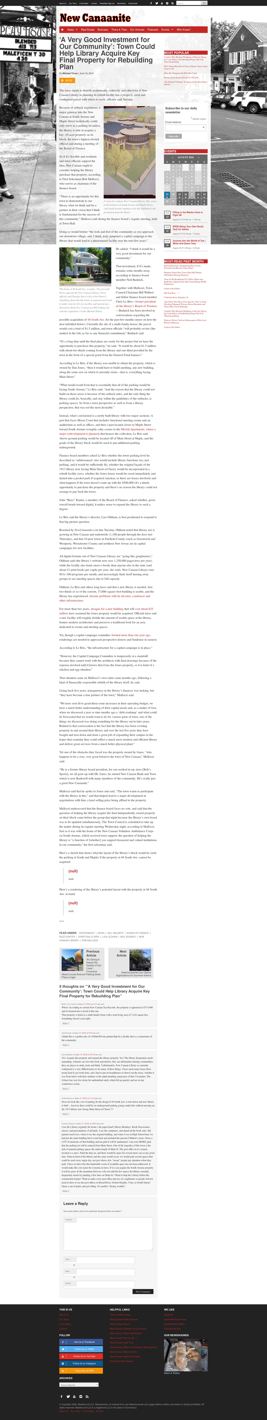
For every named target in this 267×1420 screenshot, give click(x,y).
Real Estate (88, 29)
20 (192, 187)
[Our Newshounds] (186, 1354)
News (71, 29)
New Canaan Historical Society (125, 1356)
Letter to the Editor (172, 288)
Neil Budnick (128, 936)
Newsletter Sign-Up (107, 3)
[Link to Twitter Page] (157, 3)
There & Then (119, 29)
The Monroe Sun (172, 1328)
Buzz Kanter (67, 936)
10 (173, 180)
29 (204, 194)
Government (87, 932)
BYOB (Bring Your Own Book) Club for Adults (188, 228)
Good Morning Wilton (174, 1323)
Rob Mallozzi (90, 940)
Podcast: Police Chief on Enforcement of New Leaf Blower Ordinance (185, 321)
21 (198, 187)
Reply (66, 1023)
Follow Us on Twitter (84, 1349)
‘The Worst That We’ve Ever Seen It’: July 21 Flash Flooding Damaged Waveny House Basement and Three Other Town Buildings (185, 304)
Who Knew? (184, 29)
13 (192, 180)
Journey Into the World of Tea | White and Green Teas (189, 242)
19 (185, 187)
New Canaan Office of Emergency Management (133, 1347)
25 (179, 194)
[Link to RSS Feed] (173, 3)
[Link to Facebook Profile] (151, 3)
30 (192, 166)
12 (185, 180)
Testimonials (133, 3)
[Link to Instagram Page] (167, 3)
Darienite (168, 1314)
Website (68, 1283)
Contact (94, 3)
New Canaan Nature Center (123, 1351)
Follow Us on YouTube (84, 1356)
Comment (69, 1219)
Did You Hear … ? (171, 293)
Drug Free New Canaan (121, 1361)
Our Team (73, 3)
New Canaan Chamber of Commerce (128, 1328)
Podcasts (153, 29)
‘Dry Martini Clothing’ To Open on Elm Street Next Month (185, 83)
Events (165, 29)
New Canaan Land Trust (122, 1342)
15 (204, 180)
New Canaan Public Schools (124, 1319)
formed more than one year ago (131, 635)
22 (204, 187)
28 (179, 166)
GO (204, 3)
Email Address (184, 122)
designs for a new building (107, 609)
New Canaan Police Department (125, 1333)
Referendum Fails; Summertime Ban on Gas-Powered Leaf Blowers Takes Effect (182, 266)
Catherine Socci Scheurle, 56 (176, 297)
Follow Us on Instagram (84, 1363)
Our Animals (137, 29)
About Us (62, 3)
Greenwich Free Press (175, 1319)
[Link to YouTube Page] (162, 3)
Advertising (121, 3)
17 (173, 187)
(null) (73, 870)
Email (70, 1272)
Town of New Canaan (120, 1314)
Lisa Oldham (109, 936)
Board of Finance (138, 932)
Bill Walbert (116, 932)
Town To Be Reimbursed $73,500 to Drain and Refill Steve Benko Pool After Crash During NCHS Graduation (185, 281)
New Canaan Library (120, 1323)
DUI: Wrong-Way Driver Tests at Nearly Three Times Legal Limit (186, 67)
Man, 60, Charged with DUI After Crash (180, 73)
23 (167, 194)
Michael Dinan (70, 73)
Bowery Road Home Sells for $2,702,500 (181, 77)
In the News (83, 3)
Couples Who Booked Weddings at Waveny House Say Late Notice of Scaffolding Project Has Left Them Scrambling (185, 59)
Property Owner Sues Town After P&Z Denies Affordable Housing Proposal (183, 273)
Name (70, 1260)
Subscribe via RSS (84, 1370)
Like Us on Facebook (84, 1341)
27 (173, 166)
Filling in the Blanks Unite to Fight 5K (188, 214)
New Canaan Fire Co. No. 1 (123, 1337)
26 (185, 194)
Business (103, 29)
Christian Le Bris (88, 936)
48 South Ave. (96, 319)
